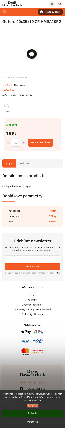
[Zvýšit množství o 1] (23, 143)
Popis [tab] (9, 163)
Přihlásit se (32, 266)
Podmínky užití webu (33, 314)
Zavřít (52, 117)
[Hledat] (60, 4)
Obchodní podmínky (32, 304)
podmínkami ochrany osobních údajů (46, 273)
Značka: (8, 90)
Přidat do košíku (40, 142)
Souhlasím (33, 413)
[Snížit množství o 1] (8, 143)
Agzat (53, 211)
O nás (32, 295)
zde (39, 400)
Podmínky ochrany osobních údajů (32, 309)
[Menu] (4, 11)
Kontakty (32, 300)
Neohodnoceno (21, 85)
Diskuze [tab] (24, 163)
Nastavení (32, 406)
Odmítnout (32, 422)
